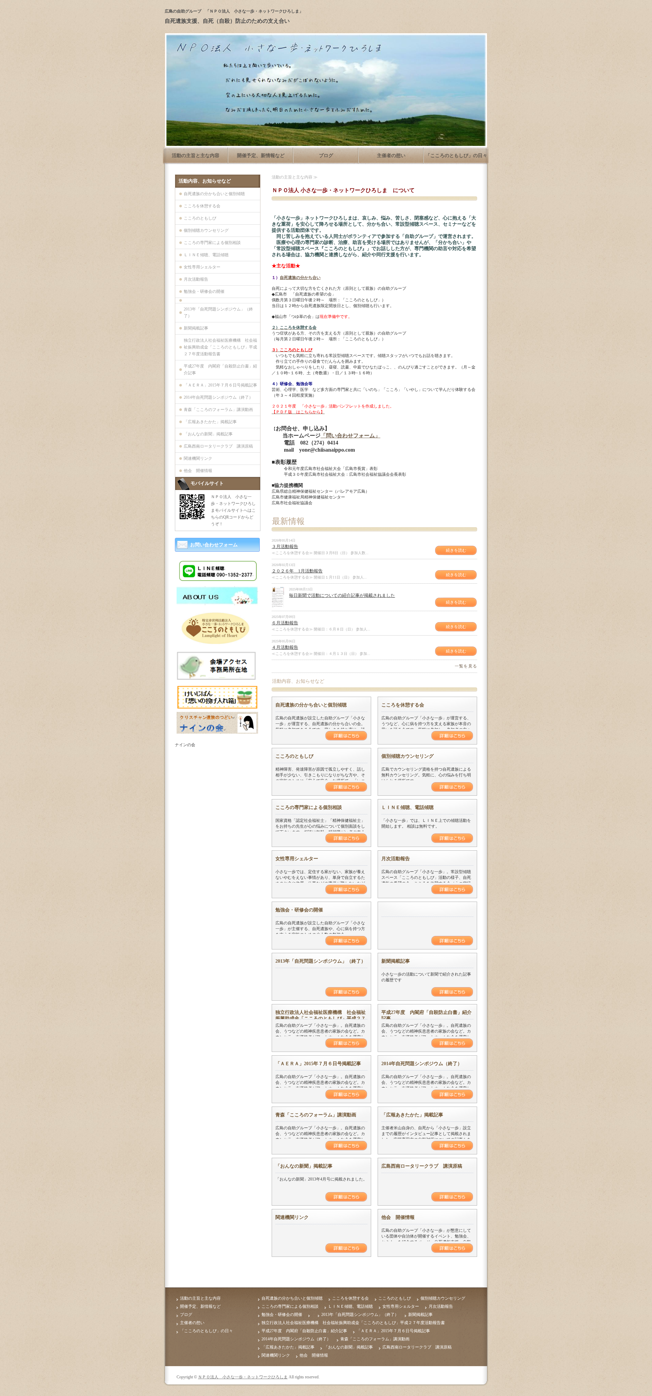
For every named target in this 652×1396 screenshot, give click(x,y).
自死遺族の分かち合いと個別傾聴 (311, 705)
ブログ (326, 155)
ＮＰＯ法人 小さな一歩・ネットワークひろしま (243, 1377)
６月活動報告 (285, 622)
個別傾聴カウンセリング (407, 756)
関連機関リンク (292, 1217)
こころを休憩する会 (402, 705)
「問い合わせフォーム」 (350, 435)
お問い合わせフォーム (214, 544)
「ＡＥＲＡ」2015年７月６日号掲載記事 (318, 1063)
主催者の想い (391, 155)
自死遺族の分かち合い (300, 277)
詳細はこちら (346, 736)
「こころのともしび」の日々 (456, 155)
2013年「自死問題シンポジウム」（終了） (320, 961)
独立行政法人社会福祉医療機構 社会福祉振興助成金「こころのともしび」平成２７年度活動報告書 (320, 1018)
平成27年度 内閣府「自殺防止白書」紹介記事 (220, 369)
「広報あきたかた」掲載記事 (412, 1114)
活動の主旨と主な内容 (195, 155)
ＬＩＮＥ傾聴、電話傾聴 (407, 807)
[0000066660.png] (217, 678)
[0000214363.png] (217, 731)
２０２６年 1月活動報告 (297, 570)
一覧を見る (466, 666)
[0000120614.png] (217, 705)
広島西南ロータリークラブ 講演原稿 (421, 1166)
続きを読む (456, 550)
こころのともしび (294, 756)
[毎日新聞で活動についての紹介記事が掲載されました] (278, 604)
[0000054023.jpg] (217, 602)
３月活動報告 (285, 546)
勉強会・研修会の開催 (299, 909)
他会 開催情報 (398, 1217)
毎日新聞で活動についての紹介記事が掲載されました (342, 595)
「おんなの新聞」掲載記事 (303, 1166)
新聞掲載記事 (395, 961)
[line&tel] (217, 580)
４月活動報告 (285, 647)
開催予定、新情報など (261, 155)
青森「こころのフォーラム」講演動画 (315, 1114)
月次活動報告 (395, 858)
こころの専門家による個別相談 (308, 807)
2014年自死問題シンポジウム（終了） (421, 1063)
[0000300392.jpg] (217, 643)
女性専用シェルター (296, 858)
